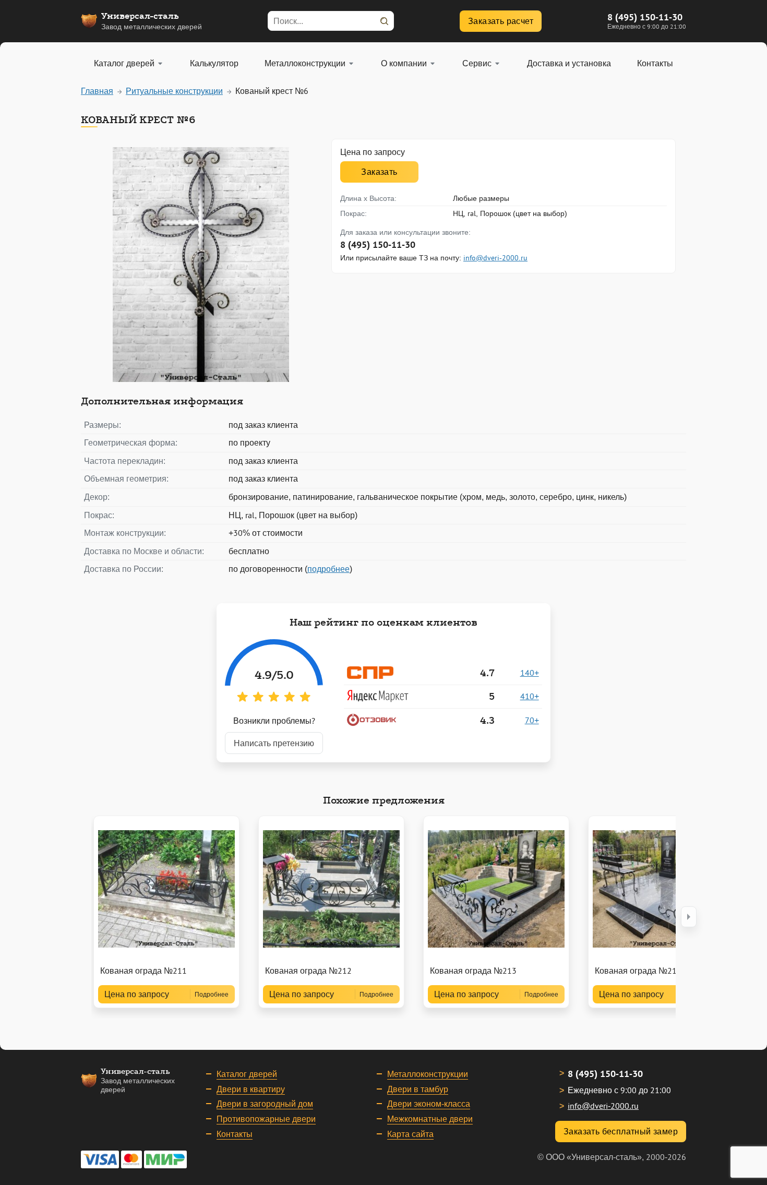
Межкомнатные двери (430, 1119)
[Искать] (384, 20)
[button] (689, 916)
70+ (532, 720)
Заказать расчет (500, 21)
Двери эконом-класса (428, 1103)
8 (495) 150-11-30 (644, 17)
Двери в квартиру (251, 1089)
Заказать (379, 171)
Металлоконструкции (427, 1074)
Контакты (235, 1134)
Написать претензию (274, 743)
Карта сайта (410, 1134)
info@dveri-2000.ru (495, 257)
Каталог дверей (247, 1074)
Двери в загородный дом (265, 1103)
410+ (529, 696)
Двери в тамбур (417, 1089)
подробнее (328, 569)
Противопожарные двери (266, 1119)
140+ (529, 672)
